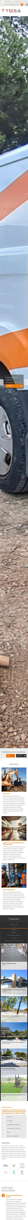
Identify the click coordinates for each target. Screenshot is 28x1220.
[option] (14, 382)
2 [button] (14, 746)
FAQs (9, 755)
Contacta (9, 384)
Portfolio (19, 755)
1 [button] (5, 746)
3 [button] (22, 746)
